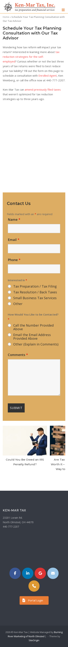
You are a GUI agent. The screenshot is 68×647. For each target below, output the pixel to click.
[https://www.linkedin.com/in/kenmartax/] (27, 573)
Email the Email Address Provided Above (32, 336)
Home (6, 17)
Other (17, 304)
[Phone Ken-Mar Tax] (34, 586)
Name (14, 219)
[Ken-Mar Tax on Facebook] (15, 573)
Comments (18, 355)
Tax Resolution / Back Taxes (35, 292)
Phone (14, 260)
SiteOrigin (34, 640)
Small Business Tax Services (35, 298)
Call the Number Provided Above (33, 327)
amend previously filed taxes (43, 89)
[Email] (53, 573)
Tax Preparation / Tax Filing (35, 286)
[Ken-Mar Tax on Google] (40, 573)
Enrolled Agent (47, 75)
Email (13, 239)
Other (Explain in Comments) (35, 344)
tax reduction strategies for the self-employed (31, 56)
